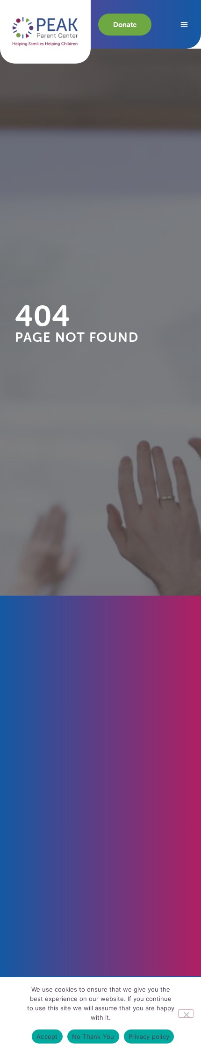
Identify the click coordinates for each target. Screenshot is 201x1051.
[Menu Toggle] (184, 24)
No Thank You (93, 1036)
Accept (47, 1036)
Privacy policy (149, 1036)
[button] (45, 31)
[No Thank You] (186, 1013)
